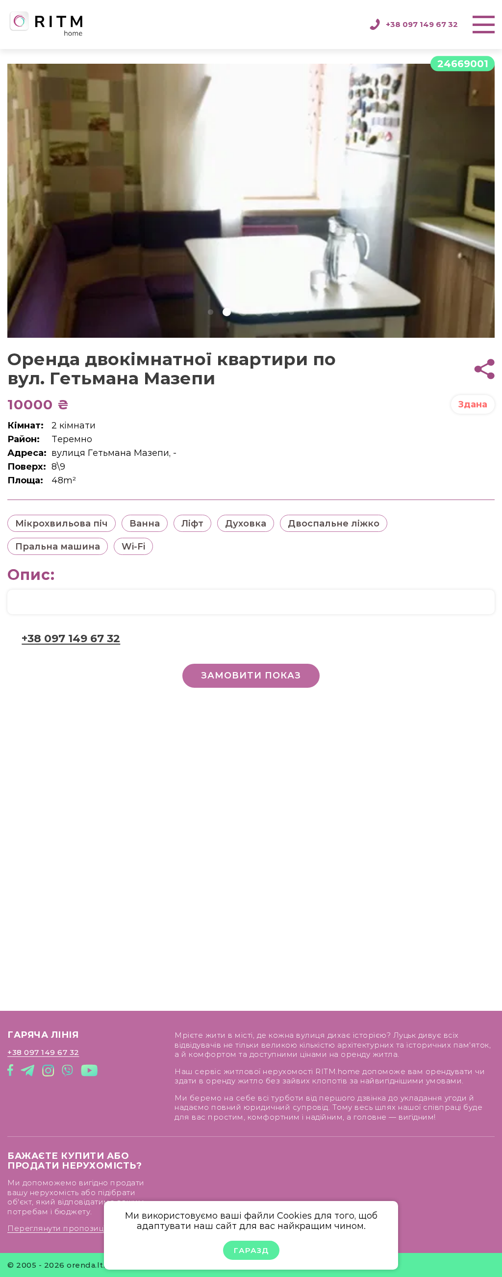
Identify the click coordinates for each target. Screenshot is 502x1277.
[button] (210, 312)
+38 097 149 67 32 (422, 24)
